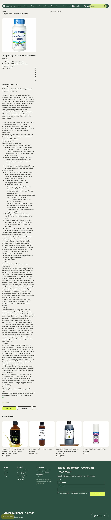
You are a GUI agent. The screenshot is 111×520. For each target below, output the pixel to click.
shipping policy (21, 476)
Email (60, 479)
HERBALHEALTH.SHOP (21, 513)
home (6, 470)
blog (5, 476)
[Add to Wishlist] (34, 408)
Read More (6, 403)
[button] (33, 6)
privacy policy (21, 472)
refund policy (21, 474)
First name (61, 486)
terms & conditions (23, 470)
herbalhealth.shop (11, 6)
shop (5, 474)
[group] (55, 439)
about (6, 472)
